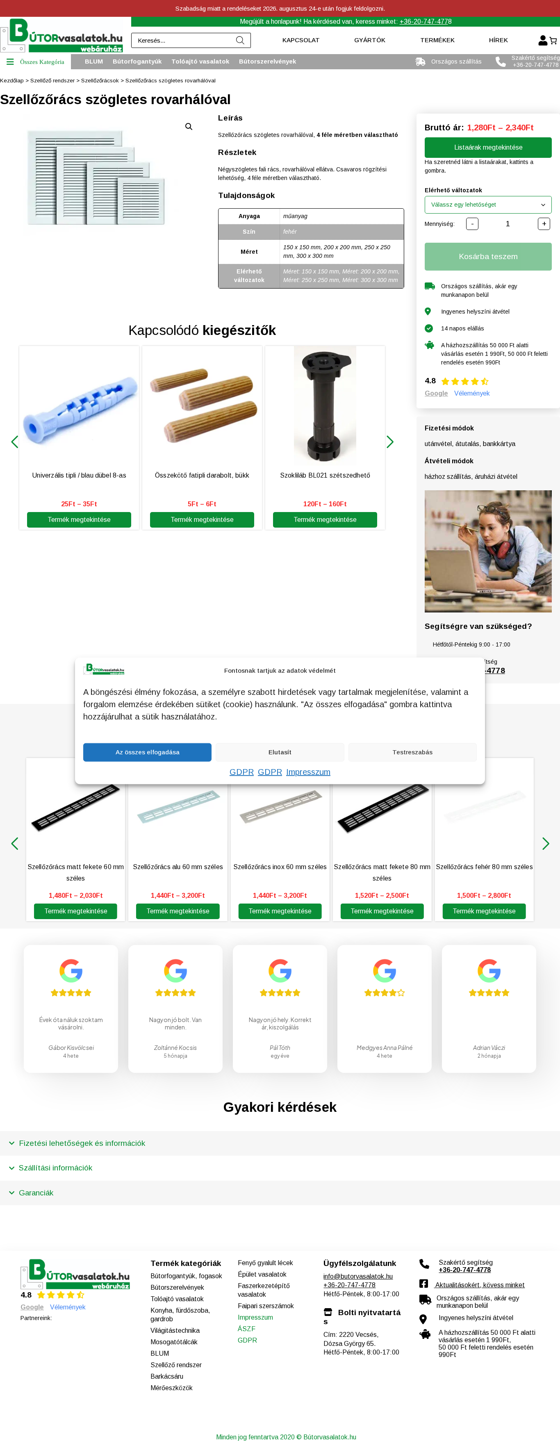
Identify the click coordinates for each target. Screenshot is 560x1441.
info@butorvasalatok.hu (358, 1276)
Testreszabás (412, 751)
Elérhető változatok (453, 190)
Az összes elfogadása (148, 751)
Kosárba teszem (488, 256)
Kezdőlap (12, 80)
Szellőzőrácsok (100, 80)
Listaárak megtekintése (488, 147)
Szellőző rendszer (52, 80)
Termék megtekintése (79, 519)
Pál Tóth (280, 1047)
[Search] (240, 40)
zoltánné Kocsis (175, 1047)
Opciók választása (516, 1425)
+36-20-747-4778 (349, 1285)
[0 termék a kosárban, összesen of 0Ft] (553, 40)
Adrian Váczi (489, 1047)
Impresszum (308, 771)
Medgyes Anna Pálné (385, 1047)
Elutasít (280, 751)
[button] (14, 442)
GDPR (242, 771)
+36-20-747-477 (424, 21)
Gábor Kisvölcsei (71, 1047)
